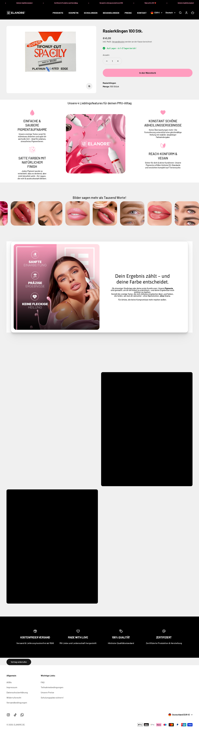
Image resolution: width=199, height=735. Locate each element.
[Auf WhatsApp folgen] (22, 715)
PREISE (128, 12)
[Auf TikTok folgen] (15, 715)
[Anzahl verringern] (107, 61)
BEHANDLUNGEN (111, 12)
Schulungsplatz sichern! (52, 697)
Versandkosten (118, 42)
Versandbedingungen (16, 702)
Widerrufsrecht (13, 697)
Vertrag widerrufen (19, 662)
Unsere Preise (47, 692)
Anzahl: (106, 55)
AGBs (9, 682)
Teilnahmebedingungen (52, 687)
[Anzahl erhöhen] (118, 61)
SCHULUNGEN (90, 12)
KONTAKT (141, 12)
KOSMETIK (74, 12)
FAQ (42, 682)
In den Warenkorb (147, 72)
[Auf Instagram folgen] (8, 715)
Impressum (11, 687)
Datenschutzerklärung (17, 692)
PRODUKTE (58, 12)
